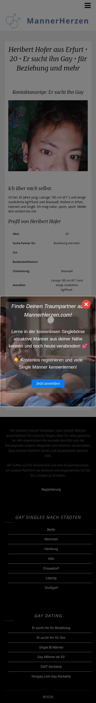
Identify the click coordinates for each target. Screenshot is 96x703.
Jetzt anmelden (48, 383)
